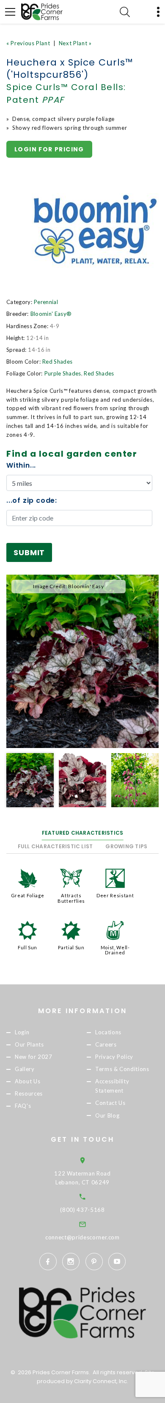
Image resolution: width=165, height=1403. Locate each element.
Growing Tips (126, 846)
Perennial (46, 302)
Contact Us (110, 1103)
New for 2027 (33, 1056)
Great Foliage (27, 895)
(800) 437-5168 (82, 1209)
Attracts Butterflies (71, 898)
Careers (106, 1044)
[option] (82, 661)
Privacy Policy (114, 1056)
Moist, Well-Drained (115, 950)
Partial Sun (71, 947)
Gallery (25, 1069)
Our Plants (29, 1044)
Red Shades (57, 361)
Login (22, 1032)
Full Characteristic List (55, 846)
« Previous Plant (28, 43)
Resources (29, 1094)
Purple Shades (62, 373)
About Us (27, 1081)
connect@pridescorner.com (82, 1237)
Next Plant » (75, 43)
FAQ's (23, 1106)
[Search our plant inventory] (124, 12)
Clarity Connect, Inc (100, 1381)
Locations (108, 1032)
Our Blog (107, 1115)
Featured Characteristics (83, 832)
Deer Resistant (115, 895)
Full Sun (27, 947)
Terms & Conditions (122, 1069)
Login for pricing (49, 149)
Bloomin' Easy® (51, 313)
